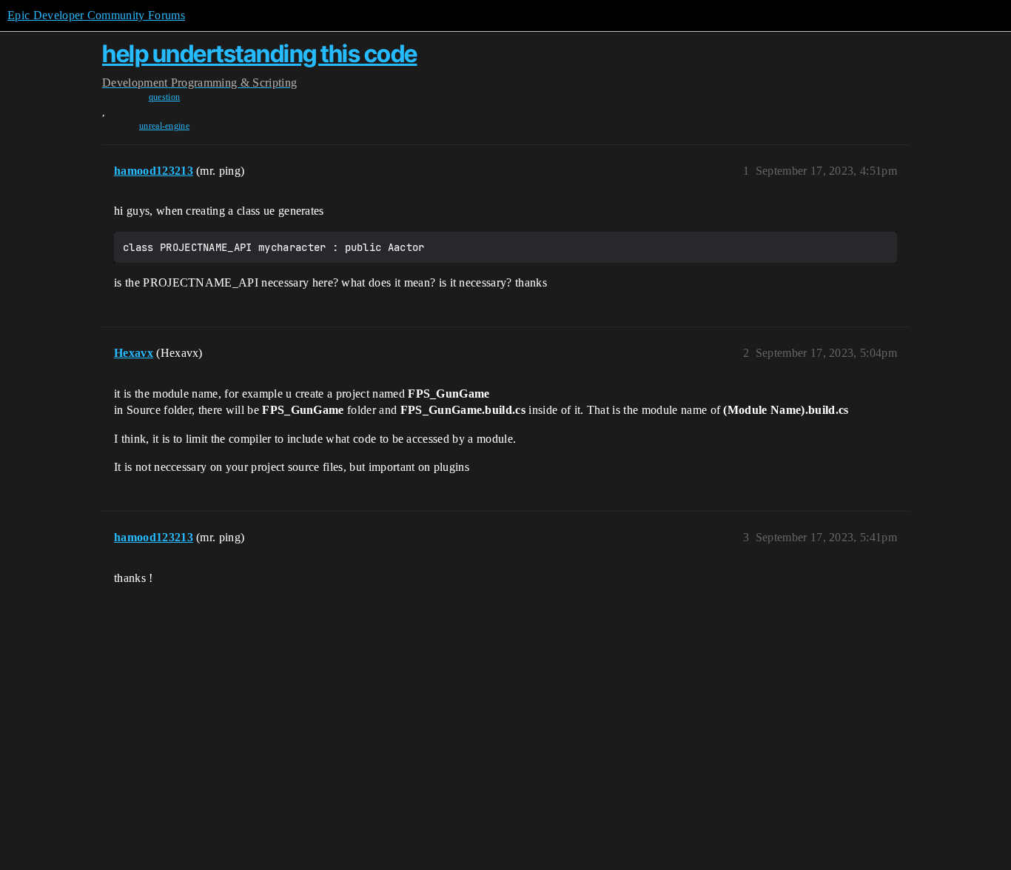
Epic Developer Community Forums (96, 15)
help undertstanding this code (259, 53)
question (165, 97)
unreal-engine (164, 126)
